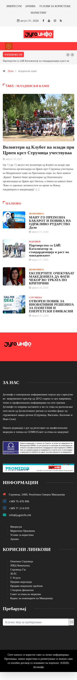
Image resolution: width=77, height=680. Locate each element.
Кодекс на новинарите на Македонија (31, 598)
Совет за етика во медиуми (25, 594)
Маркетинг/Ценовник (22, 530)
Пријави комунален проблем (26, 586)
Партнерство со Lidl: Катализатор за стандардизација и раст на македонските (49, 250)
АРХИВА (30, 6)
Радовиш (35, 241)
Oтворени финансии (22, 590)
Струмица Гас (18, 569)
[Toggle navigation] (9, 46)
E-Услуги (15, 577)
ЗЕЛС (13, 573)
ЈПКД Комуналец (20, 565)
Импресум (16, 526)
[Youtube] (49, 20)
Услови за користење (22, 535)
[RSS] (61, 20)
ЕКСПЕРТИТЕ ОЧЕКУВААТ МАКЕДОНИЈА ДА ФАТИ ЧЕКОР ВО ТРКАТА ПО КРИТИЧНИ (51, 278)
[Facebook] (43, 20)
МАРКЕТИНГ (39, 12)
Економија (36, 213)
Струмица (35, 297)
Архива (14, 539)
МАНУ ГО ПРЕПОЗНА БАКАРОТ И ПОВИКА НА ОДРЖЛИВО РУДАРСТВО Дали (50, 222)
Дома (11, 71)
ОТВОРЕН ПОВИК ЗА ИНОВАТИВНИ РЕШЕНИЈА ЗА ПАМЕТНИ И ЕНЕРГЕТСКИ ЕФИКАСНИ (51, 306)
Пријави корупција (21, 582)
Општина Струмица (21, 561)
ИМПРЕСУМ (14, 6)
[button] (68, 55)
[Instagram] (55, 20)
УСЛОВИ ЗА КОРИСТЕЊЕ (55, 6)
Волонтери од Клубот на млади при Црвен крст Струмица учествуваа (38, 150)
